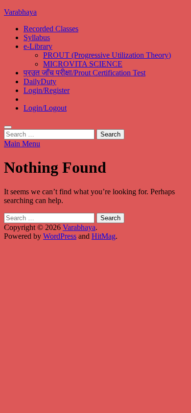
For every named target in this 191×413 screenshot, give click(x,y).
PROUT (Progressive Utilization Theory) (107, 55)
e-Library (38, 46)
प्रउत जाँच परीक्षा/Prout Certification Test (84, 73)
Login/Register (47, 90)
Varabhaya (20, 12)
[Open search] (8, 127)
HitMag (104, 236)
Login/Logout (45, 108)
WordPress (59, 236)
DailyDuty (40, 81)
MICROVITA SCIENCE (82, 64)
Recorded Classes (51, 28)
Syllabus (37, 37)
